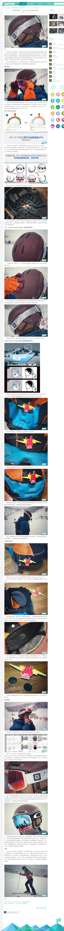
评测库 (23, 3)
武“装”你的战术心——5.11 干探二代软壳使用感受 (17, 903)
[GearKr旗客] (10, 4)
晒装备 (32, 3)
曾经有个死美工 (10, 911)
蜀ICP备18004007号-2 (42, 928)
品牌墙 (40, 3)
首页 (5, 7)
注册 (53, 90)
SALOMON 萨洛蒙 (14, 7)
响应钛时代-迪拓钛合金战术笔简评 (55, 19)
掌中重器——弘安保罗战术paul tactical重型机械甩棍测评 (19, 901)
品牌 (8, 7)
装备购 (49, 3)
